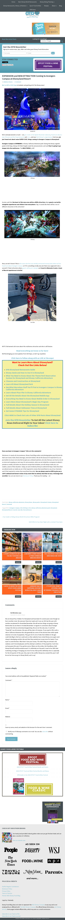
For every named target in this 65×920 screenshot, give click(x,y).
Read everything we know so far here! (32, 351)
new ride (20, 510)
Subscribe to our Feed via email (11, 916)
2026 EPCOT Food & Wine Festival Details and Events (32, 767)
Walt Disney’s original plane (44, 137)
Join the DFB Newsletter (18, 420)
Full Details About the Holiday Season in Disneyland (27, 405)
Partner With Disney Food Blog (11, 896)
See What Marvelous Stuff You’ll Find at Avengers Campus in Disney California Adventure (34, 388)
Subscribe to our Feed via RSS (11, 914)
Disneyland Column (46, 502)
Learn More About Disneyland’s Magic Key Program (27, 402)
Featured (9, 504)
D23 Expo (25, 508)
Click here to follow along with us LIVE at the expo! (32, 358)
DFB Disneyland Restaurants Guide (20, 369)
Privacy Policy (6, 891)
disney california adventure (16, 502)
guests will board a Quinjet (30, 268)
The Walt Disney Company (27, 907)
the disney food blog (32, 10)
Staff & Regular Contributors (10, 886)
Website (7, 717)
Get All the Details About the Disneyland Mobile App (27, 395)
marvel (15, 510)
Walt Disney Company (38, 905)
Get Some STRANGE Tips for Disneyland (22, 411)
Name (7, 700)
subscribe (45, 731)
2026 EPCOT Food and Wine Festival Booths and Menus (32, 771)
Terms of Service (7, 893)
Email (7, 708)
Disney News (28, 502)
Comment (8, 680)
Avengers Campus (14, 508)
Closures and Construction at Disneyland (23, 381)
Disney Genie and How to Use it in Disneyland (25, 373)
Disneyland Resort (7, 510)
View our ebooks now (19, 840)
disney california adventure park (40, 508)
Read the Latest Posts (9, 39)
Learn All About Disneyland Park (19, 384)
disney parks (36, 502)
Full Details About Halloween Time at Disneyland (26, 408)
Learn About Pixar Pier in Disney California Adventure (28, 392)
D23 (21, 508)
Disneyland (54, 508)
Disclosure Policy (28, 476)
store (28, 137)
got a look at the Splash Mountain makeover (37, 135)
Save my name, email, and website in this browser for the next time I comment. (28, 727)
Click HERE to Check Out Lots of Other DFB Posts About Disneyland (32, 415)
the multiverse (27, 510)
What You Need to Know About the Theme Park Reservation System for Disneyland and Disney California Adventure (31, 377)
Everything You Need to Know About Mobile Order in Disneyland (33, 399)
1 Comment (18, 82)
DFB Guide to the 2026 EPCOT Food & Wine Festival (32, 775)
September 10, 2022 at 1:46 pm (17, 615)
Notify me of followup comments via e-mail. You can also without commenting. (29, 733)
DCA (30, 508)
